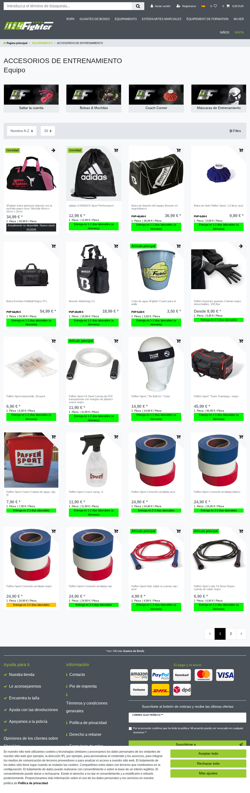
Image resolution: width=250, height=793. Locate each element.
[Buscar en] (138, 6)
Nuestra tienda (21, 674)
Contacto (77, 674)
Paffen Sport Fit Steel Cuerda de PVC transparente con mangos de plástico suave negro (91, 399)
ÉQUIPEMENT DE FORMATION (208, 19)
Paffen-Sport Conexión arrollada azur (153, 491)
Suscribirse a (186, 744)
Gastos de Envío (133, 651)
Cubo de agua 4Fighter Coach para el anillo (153, 303)
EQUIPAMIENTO (126, 19)
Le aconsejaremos (25, 686)
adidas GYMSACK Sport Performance (91, 205)
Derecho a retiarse (85, 734)
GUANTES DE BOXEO (95, 19)
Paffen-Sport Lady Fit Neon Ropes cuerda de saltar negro (214, 588)
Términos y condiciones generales (86, 707)
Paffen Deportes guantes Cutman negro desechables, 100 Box (217, 303)
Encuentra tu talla (24, 698)
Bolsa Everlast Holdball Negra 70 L (26, 301)
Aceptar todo (208, 753)
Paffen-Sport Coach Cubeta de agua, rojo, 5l (31, 493)
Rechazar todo (208, 763)
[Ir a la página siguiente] (241, 634)
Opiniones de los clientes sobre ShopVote (31, 742)
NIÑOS (224, 32)
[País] (203, 6)
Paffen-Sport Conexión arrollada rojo (90, 586)
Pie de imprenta (83, 686)
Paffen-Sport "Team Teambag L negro (216, 396)
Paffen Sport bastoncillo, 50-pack (25, 396)
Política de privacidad (88, 723)
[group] (31, 173)
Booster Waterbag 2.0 (82, 301)
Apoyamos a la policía (28, 721)
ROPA (70, 19)
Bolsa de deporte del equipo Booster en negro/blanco (154, 207)
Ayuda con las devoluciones (33, 710)
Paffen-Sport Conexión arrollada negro (29, 586)
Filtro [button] (237, 131)
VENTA (239, 32)
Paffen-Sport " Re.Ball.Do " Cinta (150, 396)
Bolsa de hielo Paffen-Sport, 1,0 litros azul (218, 205)
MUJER (239, 19)
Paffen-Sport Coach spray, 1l (86, 491)
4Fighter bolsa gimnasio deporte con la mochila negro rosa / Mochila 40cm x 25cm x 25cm (29, 208)
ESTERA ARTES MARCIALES (161, 19)
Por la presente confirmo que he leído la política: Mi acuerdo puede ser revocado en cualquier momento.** (188, 730)
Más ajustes (208, 773)
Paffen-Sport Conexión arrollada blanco (217, 491)
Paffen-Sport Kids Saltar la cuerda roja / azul (154, 588)
